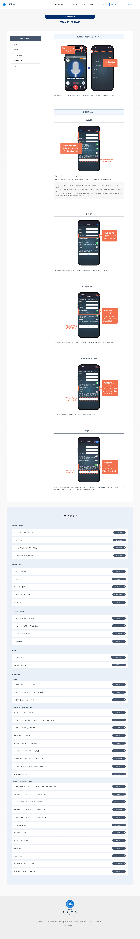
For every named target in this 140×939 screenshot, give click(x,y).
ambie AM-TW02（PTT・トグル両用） (68, 743)
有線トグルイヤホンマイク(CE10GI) (68, 684)
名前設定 (16, 49)
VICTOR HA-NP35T (68, 825)
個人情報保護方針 (70, 925)
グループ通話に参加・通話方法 (68, 532)
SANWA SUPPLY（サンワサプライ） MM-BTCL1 (68, 802)
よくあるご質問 (68, 657)
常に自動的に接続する (19, 55)
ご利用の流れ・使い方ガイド (60, 4)
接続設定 (16, 44)
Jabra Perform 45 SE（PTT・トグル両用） (68, 751)
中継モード (16, 66)
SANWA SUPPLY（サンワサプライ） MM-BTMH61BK (68, 817)
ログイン (130, 4)
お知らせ (91, 921)
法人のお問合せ (41, 921)
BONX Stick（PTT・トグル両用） (68, 712)
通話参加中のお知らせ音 (19, 60)
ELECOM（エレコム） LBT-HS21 (68, 864)
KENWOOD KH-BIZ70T (68, 840)
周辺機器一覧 (101, 4)
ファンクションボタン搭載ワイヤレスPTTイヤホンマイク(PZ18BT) (68, 720)
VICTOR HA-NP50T (68, 833)
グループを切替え (68, 540)
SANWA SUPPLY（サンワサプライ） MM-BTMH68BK (68, 794)
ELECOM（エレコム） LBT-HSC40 (68, 871)
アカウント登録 (114, 4)
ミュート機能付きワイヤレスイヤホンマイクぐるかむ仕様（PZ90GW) (68, 786)
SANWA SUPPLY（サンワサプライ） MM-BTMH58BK (68, 809)
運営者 (76, 921)
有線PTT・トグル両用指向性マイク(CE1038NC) (68, 692)
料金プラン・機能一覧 (88, 4)
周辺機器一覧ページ (68, 665)
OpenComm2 (68, 848)
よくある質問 (75, 4)
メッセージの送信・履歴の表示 (68, 555)
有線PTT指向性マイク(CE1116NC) (68, 700)
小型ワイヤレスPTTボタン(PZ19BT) (68, 728)
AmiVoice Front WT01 (68, 774)
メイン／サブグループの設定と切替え (68, 548)
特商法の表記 (83, 921)
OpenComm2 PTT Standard (68, 735)
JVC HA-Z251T (68, 856)
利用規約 (98, 921)
